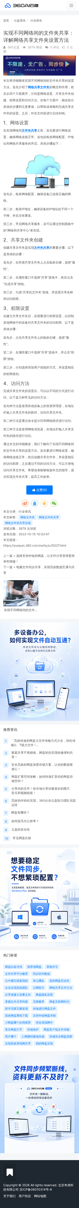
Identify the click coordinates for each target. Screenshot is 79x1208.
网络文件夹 (27, 517)
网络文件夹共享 (49, 517)
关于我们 (9, 1196)
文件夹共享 (29, 130)
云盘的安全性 (20, 829)
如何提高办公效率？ (25, 821)
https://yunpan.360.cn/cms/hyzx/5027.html (34, 545)
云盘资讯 (19, 20)
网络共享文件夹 (38, 87)
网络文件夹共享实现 (18, 523)
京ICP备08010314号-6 (36, 1189)
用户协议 (25, 1196)
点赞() (41, 490)
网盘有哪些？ (20, 812)
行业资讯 (36, 20)
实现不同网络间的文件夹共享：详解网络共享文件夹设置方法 (21, 610)
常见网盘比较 (22, 838)
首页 (6, 20)
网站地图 (40, 1196)
